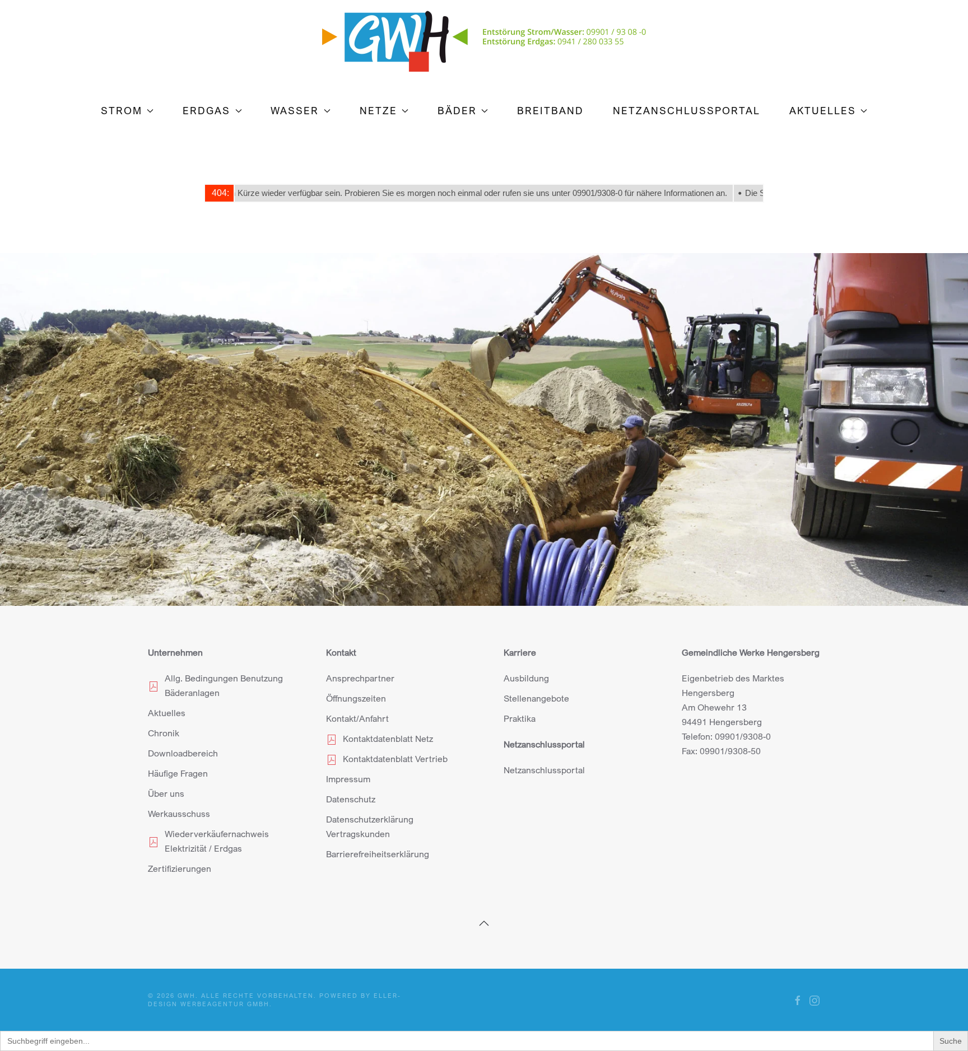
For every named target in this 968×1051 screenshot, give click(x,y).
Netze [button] (378, 110)
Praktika (520, 718)
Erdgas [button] (206, 110)
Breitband (550, 110)
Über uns (166, 793)
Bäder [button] (457, 110)
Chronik (163, 733)
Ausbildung (526, 678)
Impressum (348, 778)
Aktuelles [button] (822, 110)
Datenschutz (350, 799)
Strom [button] (121, 110)
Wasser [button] (295, 110)
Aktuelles (166, 712)
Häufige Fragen (178, 773)
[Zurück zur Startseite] (484, 36)
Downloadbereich (183, 753)
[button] (484, 923)
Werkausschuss (179, 813)
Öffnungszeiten (356, 698)
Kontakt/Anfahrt (357, 718)
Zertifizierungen (179, 868)
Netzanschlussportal (686, 110)
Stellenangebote (536, 698)
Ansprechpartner (360, 678)
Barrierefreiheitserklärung (377, 854)
